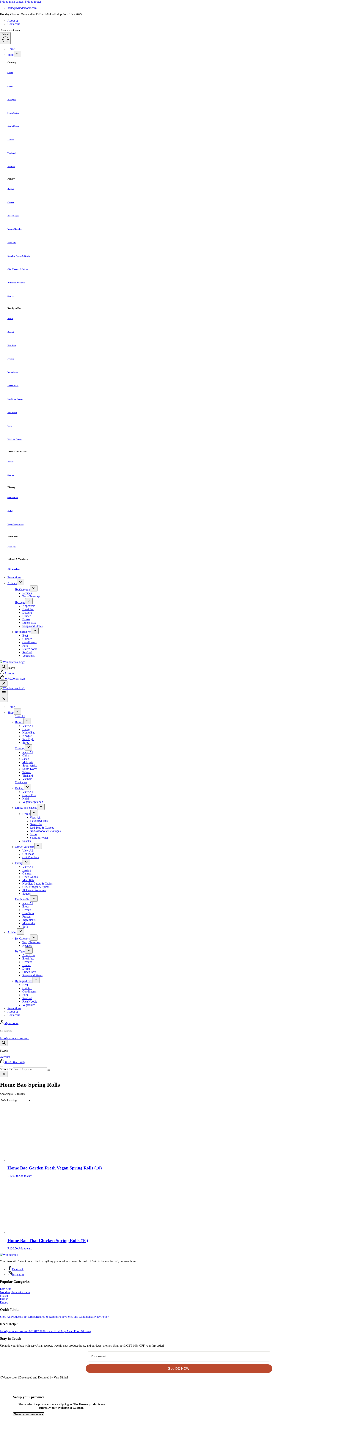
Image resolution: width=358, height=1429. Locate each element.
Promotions (14, 577)
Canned (10, 202)
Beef (25, 635)
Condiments (29, 642)
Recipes (27, 593)
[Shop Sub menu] (17, 54)
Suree (25, 742)
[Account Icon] (2, 673)
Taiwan (10, 140)
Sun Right (28, 739)
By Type (20, 602)
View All (27, 725)
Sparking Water (39, 837)
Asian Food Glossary (78, 1331)
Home (11, 49)
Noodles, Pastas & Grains (18, 256)
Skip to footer (33, 1)
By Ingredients (23, 981)
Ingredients (12, 372)
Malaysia (11, 99)
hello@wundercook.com (14, 1038)
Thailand (11, 153)
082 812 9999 (37, 1331)
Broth (10, 318)
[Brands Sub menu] (27, 721)
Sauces (10, 296)
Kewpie (27, 735)
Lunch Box (29, 622)
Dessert (10, 332)
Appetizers (28, 605)
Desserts (27, 612)
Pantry (19, 863)
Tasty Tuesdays (31, 596)
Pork (25, 645)
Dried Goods (13, 216)
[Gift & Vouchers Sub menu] (38, 846)
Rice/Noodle (29, 649)
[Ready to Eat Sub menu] (34, 898)
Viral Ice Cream (14, 439)
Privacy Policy (100, 1316)
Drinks (10, 462)
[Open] (3, 667)
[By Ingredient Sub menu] (35, 631)
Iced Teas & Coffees (42, 827)
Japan (10, 86)
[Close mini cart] (3, 683)
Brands (19, 722)
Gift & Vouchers (24, 846)
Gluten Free (12, 497)
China (10, 72)
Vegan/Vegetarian (15, 524)
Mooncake (12, 412)
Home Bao (28, 732)
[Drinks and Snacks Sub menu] (41, 807)
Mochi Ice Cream (15, 399)
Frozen (10, 359)
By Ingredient (23, 631)
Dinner (26, 616)
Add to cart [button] (25, 1175)
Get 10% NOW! (179, 1368)
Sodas (33, 834)
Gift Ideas (28, 853)
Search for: (6, 1069)
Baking (10, 189)
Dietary (19, 788)
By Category (22, 589)
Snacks (10, 475)
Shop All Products (10, 1316)
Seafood (27, 652)
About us (12, 20)
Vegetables (28, 655)
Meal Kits (11, 242)
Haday (26, 729)
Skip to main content (12, 1)
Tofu (9, 426)
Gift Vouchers (13, 569)
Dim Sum (11, 345)
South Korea (13, 126)
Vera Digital (61, 1377)
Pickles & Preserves (16, 283)
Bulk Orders (28, 1316)
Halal (9, 511)
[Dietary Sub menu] (27, 787)
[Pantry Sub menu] (26, 862)
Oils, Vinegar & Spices (17, 269)
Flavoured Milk (39, 820)
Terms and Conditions (79, 1316)
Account (9, 673)
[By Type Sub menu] (29, 601)
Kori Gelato (12, 385)
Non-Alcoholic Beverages (45, 831)
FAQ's (62, 1331)
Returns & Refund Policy (51, 1316)
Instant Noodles (14, 229)
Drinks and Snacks (26, 807)
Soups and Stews (32, 626)
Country (20, 748)
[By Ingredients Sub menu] (36, 980)
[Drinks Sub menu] (34, 813)
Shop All (20, 716)
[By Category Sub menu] (33, 588)
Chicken (27, 638)
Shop (10, 54)
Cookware (21, 782)
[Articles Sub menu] (20, 582)
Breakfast (28, 609)
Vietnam (11, 166)
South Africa (13, 113)
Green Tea (36, 824)
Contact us (13, 24)
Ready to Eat (22, 899)
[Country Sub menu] (28, 747)
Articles (12, 583)
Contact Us (52, 1331)
